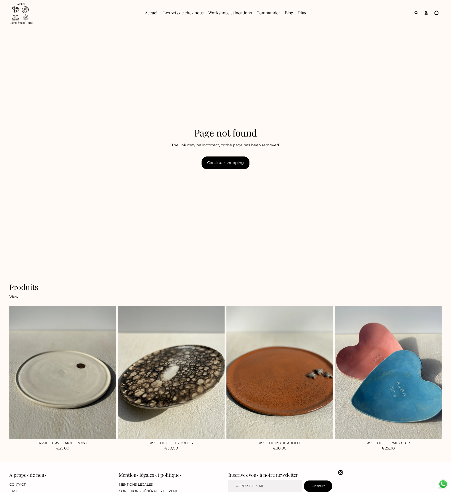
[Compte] (426, 13)
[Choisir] (434, 432)
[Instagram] (340, 472)
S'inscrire (318, 486)
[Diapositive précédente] (233, 372)
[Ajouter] (109, 432)
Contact (17, 485)
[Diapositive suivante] (326, 372)
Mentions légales (136, 485)
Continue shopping (225, 162)
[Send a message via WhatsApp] (443, 484)
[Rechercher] (416, 13)
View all (16, 296)
